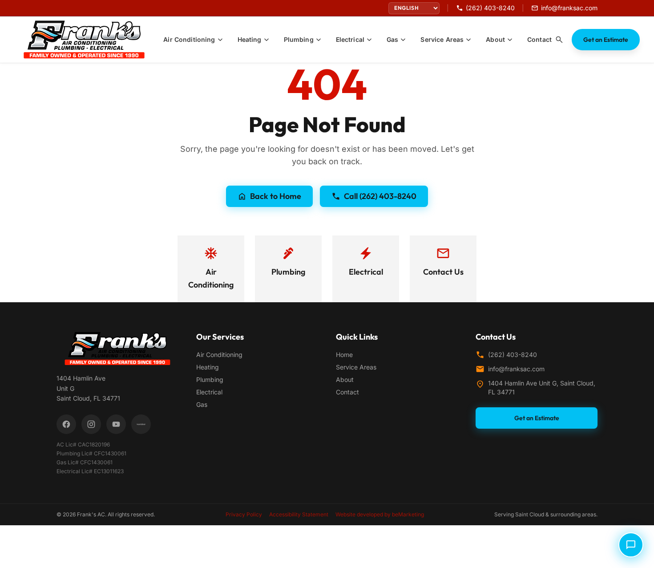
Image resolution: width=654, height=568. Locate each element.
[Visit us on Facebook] (66, 424)
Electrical (209, 392)
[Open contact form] (630, 544)
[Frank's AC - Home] (89, 39)
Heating (207, 367)
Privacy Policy (244, 514)
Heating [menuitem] (250, 39)
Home (344, 354)
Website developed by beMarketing (379, 514)
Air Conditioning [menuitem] (189, 39)
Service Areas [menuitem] (442, 39)
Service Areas (356, 367)
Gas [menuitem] (392, 39)
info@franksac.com (516, 369)
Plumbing (209, 379)
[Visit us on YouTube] (116, 424)
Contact (347, 392)
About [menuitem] (495, 39)
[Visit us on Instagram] (91, 424)
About (345, 379)
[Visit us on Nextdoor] (141, 424)
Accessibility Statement (298, 514)
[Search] (559, 40)
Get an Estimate (605, 40)
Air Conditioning (219, 354)
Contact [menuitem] (539, 39)
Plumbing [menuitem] (299, 39)
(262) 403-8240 (512, 354)
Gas (201, 404)
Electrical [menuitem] (350, 39)
